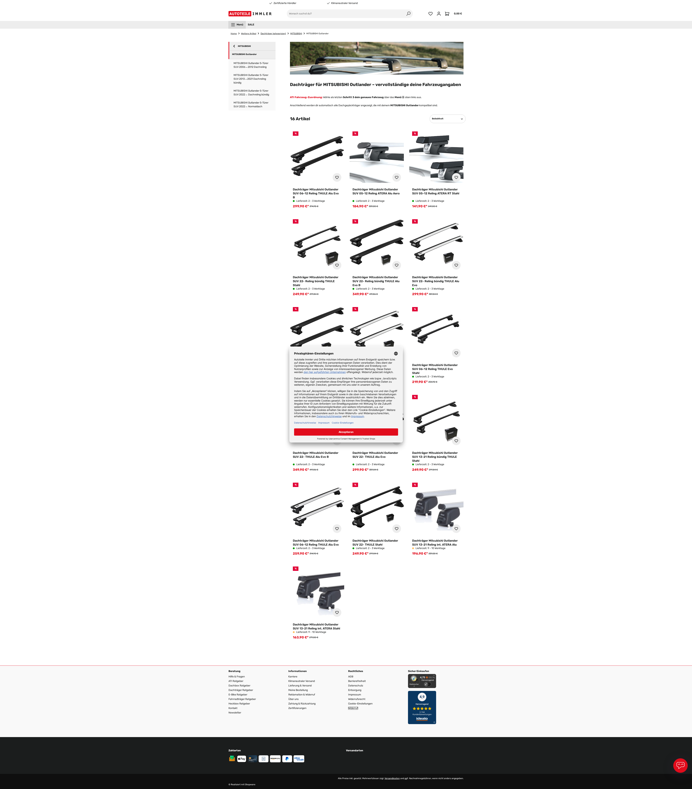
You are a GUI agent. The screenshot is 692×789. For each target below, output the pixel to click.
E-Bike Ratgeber (238, 694)
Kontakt (233, 708)
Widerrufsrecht (356, 699)
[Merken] (337, 177)
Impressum (354, 694)
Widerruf (353, 708)
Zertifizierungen (297, 708)
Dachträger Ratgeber (241, 690)
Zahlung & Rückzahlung (302, 703)
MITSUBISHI (244, 46)
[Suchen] (408, 13)
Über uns (293, 699)
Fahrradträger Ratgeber (242, 699)
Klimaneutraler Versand (344, 3)
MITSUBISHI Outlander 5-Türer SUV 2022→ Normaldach (251, 104)
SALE (251, 24)
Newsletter (235, 712)
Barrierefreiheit (357, 681)
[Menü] (434, 676)
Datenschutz (355, 685)
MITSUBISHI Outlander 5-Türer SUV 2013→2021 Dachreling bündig (251, 79)
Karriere (292, 676)
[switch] (427, 684)
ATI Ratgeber (236, 681)
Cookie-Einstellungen (360, 703)
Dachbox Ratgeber (239, 685)
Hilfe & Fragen (237, 676)
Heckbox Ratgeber (239, 703)
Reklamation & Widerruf (301, 694)
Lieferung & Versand (300, 685)
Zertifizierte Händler (285, 3)
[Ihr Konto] (439, 14)
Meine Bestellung (298, 690)
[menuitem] (237, 25)
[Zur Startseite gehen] (251, 13)
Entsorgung (354, 690)
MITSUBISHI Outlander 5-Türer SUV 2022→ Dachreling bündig (251, 92)
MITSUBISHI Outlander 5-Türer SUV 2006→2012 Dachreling (251, 65)
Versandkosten (392, 778)
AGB (350, 676)
